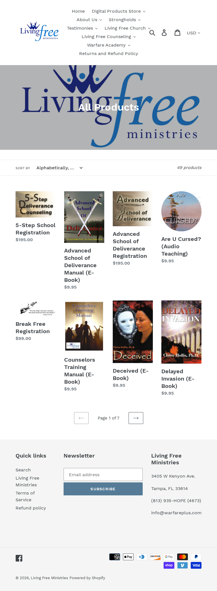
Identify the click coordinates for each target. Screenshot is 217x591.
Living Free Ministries (49, 578)
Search (23, 470)
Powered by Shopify (87, 578)
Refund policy (31, 508)
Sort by (23, 168)
